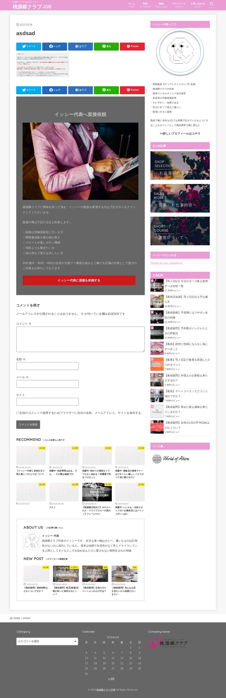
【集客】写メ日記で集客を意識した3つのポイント (187, 362)
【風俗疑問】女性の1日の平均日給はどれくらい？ (187, 425)
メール (22, 377)
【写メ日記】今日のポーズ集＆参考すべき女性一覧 (186, 284)
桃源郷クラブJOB (32, 7)
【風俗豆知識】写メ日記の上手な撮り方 (186, 299)
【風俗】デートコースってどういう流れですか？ (186, 394)
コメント (23, 323)
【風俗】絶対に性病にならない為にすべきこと (186, 346)
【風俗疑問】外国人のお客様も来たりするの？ (186, 378)
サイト (20, 395)
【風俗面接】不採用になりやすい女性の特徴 (186, 315)
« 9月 (111, 678)
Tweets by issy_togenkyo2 (166, 263)
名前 (21, 359)
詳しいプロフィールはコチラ (181, 133)
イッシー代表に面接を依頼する (79, 280)
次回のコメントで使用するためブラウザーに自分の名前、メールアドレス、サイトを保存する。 (81, 412)
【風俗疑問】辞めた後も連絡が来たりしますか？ (186, 409)
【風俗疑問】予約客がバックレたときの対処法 (186, 331)
